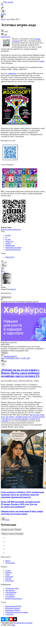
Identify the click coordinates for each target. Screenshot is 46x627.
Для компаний (10, 592)
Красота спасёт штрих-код (11, 229)
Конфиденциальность (13, 598)
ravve (3, 19)
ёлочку (42, 61)
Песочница (9, 581)
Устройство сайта (12, 588)
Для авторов (10, 590)
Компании (9, 577)
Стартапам (9, 614)
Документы (9, 594)
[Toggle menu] (2, 2)
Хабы (7, 575)
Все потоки (8, 2)
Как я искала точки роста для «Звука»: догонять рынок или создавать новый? (23, 416)
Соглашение (10, 596)
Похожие (18, 529)
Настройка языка (7, 623)
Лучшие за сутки (7, 529)
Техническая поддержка (23, 623)
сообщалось (12, 73)
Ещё (7, 520)
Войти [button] (3, 14)
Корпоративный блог (13, 606)
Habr (13, 625)
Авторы (8, 579)
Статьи (8, 570)
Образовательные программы (16, 612)
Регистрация (10, 563)
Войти (7, 561)
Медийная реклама (12, 608)
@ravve (13, 289)
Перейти (4, 353)
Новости (8, 572)
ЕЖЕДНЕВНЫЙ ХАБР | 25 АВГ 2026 (15, 358)
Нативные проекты (12, 610)
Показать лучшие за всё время (12, 534)
